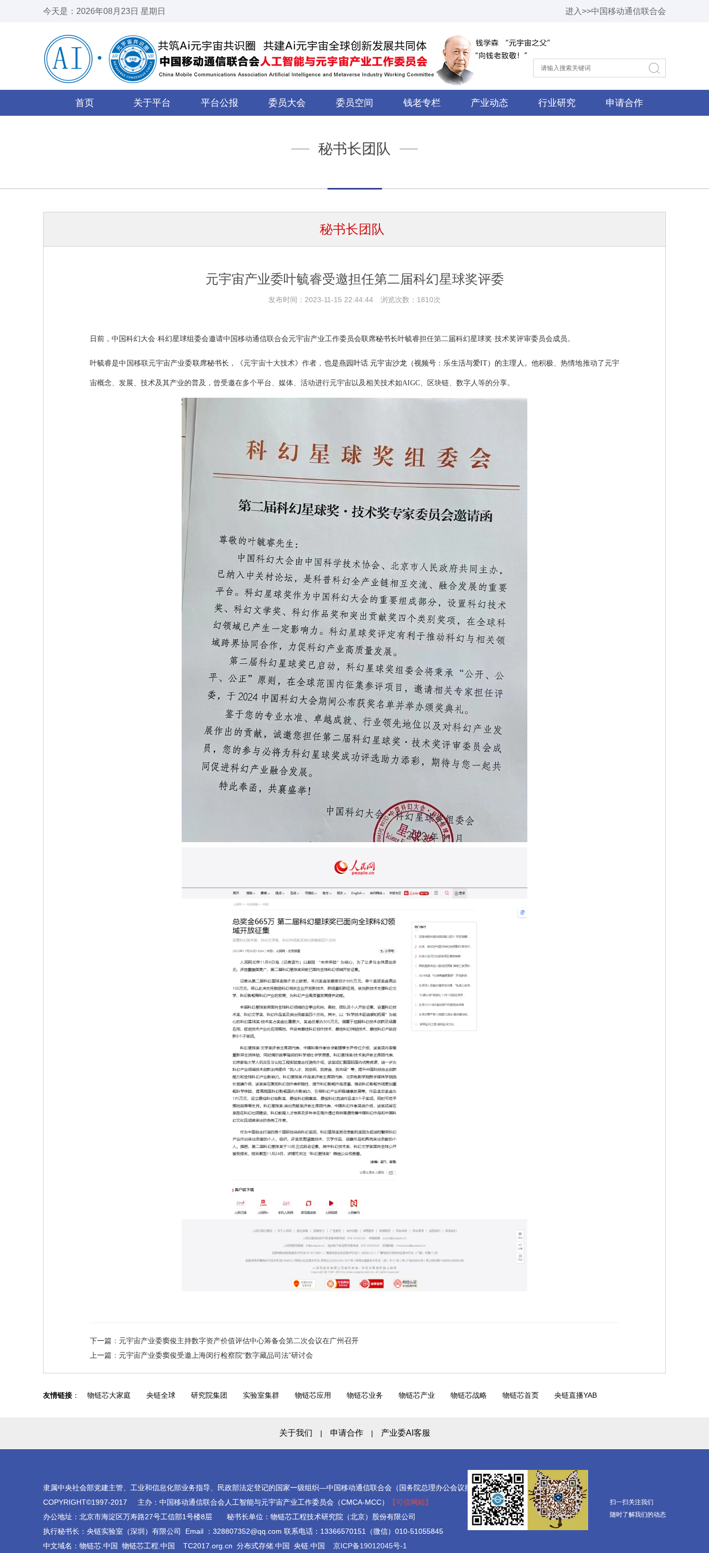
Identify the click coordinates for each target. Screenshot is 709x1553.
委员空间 (354, 103)
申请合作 (624, 103)
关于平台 (152, 103)
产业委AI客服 (405, 1432)
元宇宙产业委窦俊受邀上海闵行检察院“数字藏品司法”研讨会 (216, 1355)
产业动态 (489, 103)
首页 (84, 103)
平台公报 (219, 103)
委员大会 (287, 103)
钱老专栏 (422, 103)
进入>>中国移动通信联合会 (615, 11)
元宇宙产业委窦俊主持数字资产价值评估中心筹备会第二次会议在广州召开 (239, 1340)
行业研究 (557, 103)
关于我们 (295, 1432)
